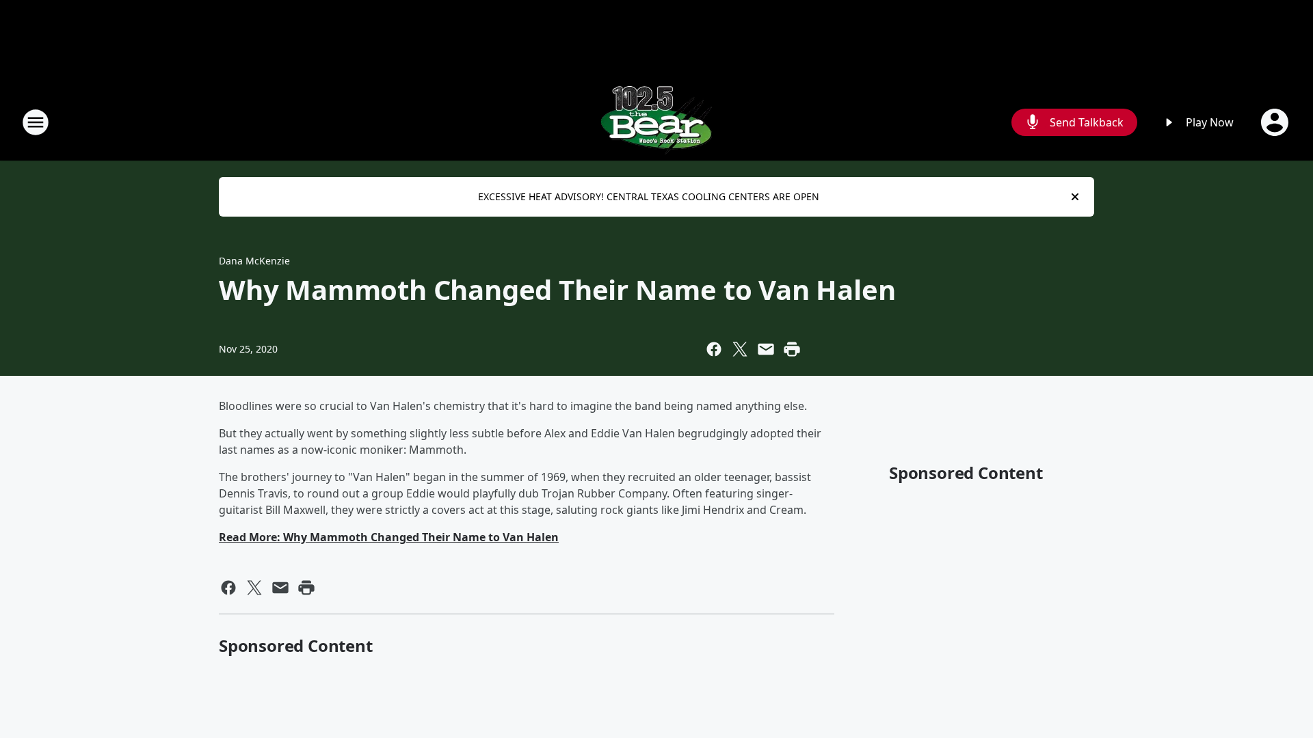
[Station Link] (656, 122)
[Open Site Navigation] (35, 122)
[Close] (1075, 197)
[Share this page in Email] (765, 349)
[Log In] (1276, 122)
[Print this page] (791, 349)
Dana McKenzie (254, 260)
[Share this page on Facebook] (714, 349)
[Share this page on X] (740, 349)
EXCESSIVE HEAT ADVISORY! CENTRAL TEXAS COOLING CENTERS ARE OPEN (648, 196)
